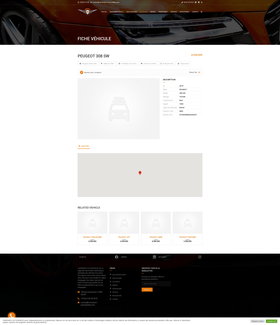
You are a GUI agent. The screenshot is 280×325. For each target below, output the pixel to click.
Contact (115, 299)
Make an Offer (108, 63)
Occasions (116, 282)
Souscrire (147, 290)
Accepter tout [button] (271, 321)
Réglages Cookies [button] (257, 321)
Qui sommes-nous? (119, 275)
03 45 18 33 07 (188, 2)
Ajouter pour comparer (93, 72)
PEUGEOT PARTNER (187, 237)
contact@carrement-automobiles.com (106, 2)
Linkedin (124, 257)
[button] (140, 173)
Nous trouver (117, 278)
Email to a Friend (150, 63)
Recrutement (117, 296)
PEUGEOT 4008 (156, 237)
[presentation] (82, 227)
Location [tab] (84, 146)
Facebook (82, 257)
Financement (117, 289)
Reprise (115, 285)
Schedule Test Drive (128, 63)
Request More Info (89, 63)
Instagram (162, 257)
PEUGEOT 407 (124, 237)
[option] (119, 108)
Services (115, 292)
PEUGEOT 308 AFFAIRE (92, 237)
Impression (184, 63)
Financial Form (168, 63)
